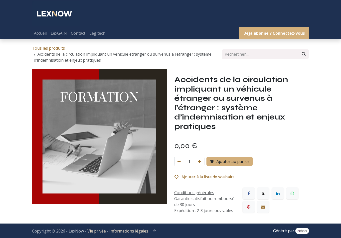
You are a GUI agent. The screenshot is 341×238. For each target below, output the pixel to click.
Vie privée (96, 231)
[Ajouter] (199, 161)
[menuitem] (40, 33)
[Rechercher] (304, 54)
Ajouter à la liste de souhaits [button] (207, 177)
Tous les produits (48, 48)
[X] (263, 193)
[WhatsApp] (292, 193)
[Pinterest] (249, 207)
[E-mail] (263, 207)
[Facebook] (249, 193)
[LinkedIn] (278, 193)
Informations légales (128, 231)
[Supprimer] (179, 161)
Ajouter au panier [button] (232, 161)
